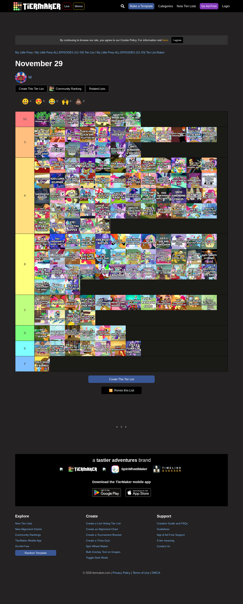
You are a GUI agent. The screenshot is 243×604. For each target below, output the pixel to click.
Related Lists (97, 88)
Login (226, 6)
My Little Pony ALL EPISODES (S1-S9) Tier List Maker (131, 52)
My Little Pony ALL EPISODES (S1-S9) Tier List (64, 52)
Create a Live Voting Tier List (103, 523)
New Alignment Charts (28, 529)
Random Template (36, 552)
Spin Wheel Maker (97, 546)
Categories (165, 6)
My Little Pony (24, 52)
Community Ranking (68, 88)
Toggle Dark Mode (97, 557)
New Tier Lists (186, 6)
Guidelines (163, 529)
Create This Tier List (31, 88)
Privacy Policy (121, 572)
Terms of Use (141, 572)
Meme (79, 6)
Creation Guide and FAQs (172, 523)
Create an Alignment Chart (102, 529)
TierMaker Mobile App (28, 540)
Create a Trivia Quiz (98, 540)
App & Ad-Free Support (171, 534)
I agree (177, 40)
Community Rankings (28, 534)
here (165, 40)
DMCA (156, 572)
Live (66, 6)
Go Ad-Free (209, 6)
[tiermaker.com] (37, 6)
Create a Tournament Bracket (104, 534)
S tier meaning (165, 540)
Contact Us (163, 546)
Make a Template (141, 6)
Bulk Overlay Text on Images (103, 551)
